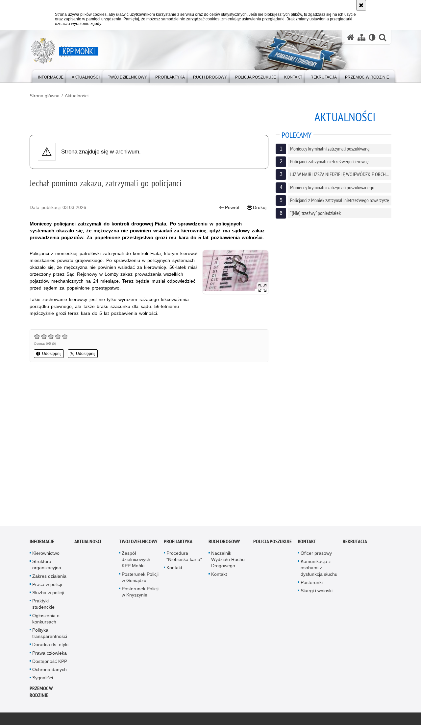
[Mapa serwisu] (361, 37)
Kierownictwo (46, 555)
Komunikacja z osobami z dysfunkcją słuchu (319, 570)
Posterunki (312, 584)
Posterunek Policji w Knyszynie (140, 594)
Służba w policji (48, 594)
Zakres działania (49, 578)
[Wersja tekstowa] (372, 37)
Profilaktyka (178, 543)
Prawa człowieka (49, 655)
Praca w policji (47, 586)
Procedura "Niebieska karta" (184, 558)
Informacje (42, 543)
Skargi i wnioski (317, 593)
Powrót (232, 207)
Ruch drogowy (224, 543)
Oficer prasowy (316, 555)
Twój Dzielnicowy (138, 543)
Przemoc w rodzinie (41, 694)
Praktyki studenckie (43, 606)
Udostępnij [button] (52, 353)
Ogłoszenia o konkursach (46, 620)
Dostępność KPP (49, 663)
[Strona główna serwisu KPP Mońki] (350, 37)
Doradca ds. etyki (50, 646)
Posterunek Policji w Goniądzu (140, 579)
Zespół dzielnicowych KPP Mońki (136, 562)
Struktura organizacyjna (46, 567)
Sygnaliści (42, 680)
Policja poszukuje (272, 543)
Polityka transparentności (49, 635)
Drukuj (259, 207)
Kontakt (174, 570)
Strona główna (45, 95)
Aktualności (76, 95)
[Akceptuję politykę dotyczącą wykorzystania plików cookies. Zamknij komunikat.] (361, 5)
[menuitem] (51, 76)
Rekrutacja (355, 543)
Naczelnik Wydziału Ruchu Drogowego (228, 562)
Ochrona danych (49, 671)
